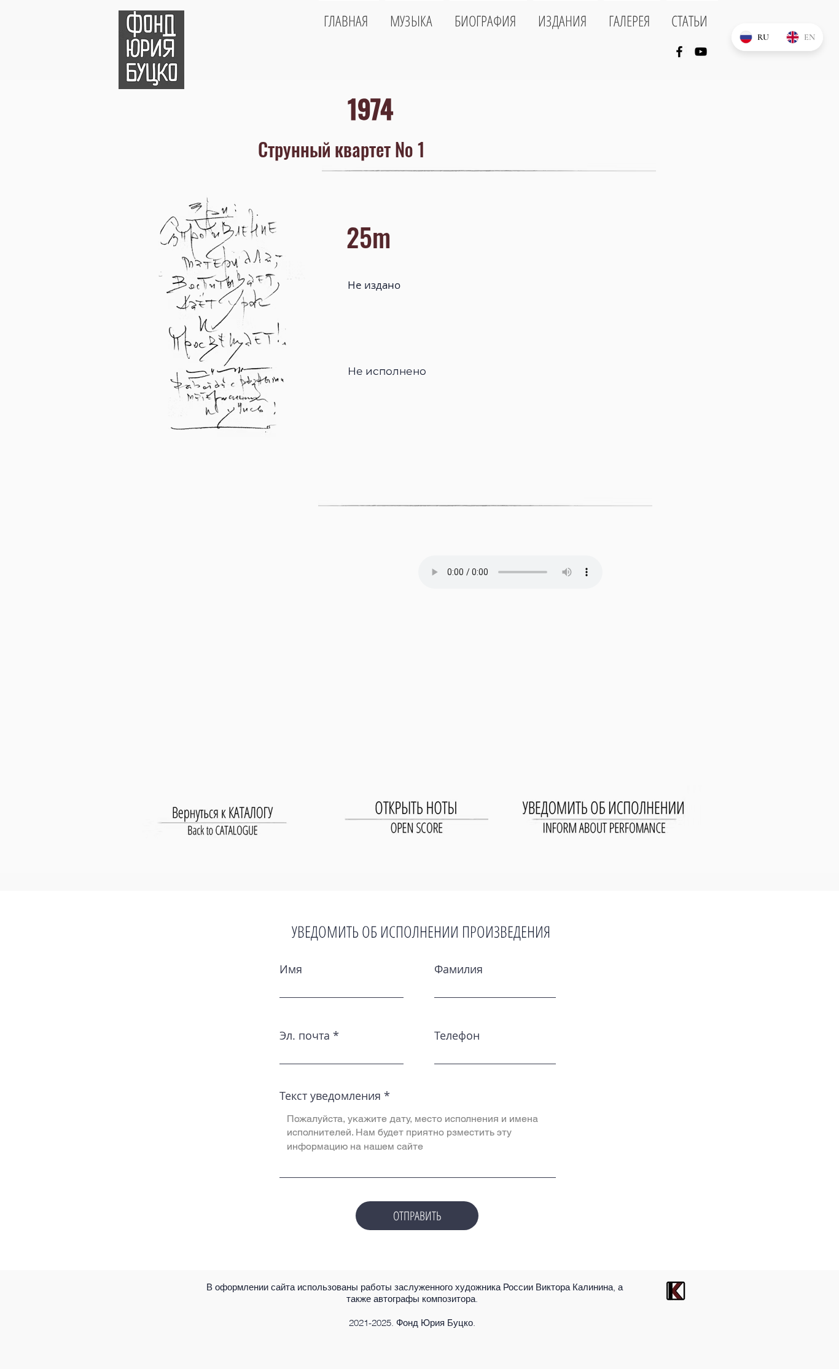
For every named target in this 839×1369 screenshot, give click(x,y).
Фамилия (458, 969)
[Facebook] (679, 51)
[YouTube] (700, 51)
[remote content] (520, 568)
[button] (220, 310)
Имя (290, 969)
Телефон (457, 1035)
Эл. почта (304, 1035)
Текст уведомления (330, 1095)
